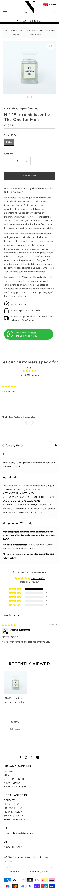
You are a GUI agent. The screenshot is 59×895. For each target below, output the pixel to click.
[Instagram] (26, 757)
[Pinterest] (31, 757)
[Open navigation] (5, 11)
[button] (27, 422)
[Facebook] (20, 757)
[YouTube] (37, 757)
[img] (29, 371)
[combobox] (50, 11)
